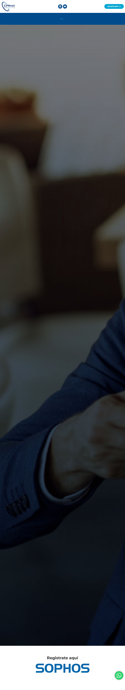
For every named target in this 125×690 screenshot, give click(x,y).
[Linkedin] (60, 6)
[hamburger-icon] (61, 19)
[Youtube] (65, 6)
